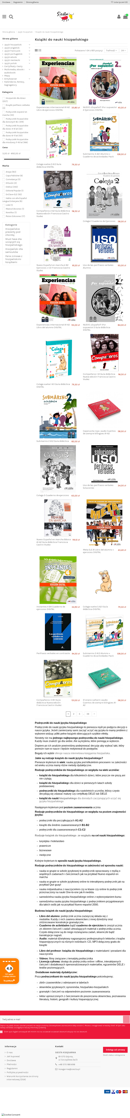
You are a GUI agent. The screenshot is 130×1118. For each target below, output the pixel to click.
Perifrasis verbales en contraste (53, 653)
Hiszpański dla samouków (14, 250)
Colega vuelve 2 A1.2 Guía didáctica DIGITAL (48, 165)
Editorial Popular (14, 190)
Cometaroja (13, 179)
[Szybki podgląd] (60, 103)
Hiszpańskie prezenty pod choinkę (12, 232)
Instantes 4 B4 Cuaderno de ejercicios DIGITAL (50, 608)
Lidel (9, 205)
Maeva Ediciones (15, 209)
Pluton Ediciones (15, 216)
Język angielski (12, 47)
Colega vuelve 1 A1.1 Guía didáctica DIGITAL (53, 385)
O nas (10, 1052)
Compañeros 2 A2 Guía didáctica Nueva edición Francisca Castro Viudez (53, 214)
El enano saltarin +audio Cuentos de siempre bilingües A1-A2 (99, 703)
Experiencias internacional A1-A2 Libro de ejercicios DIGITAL (53, 108)
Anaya (11, 172)
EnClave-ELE (14, 194)
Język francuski (12, 50)
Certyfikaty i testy (13, 66)
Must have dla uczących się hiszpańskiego (13, 242)
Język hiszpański (13, 44)
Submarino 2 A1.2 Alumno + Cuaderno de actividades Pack (98, 654)
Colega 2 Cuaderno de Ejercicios (99, 221)
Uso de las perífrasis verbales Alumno (98, 266)
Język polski (10, 63)
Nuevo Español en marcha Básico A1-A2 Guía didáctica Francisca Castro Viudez (53, 542)
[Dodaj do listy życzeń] (56, 103)
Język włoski (10, 57)
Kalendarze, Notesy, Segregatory (14, 83)
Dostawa (6, 2)
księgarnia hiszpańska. (97, 753)
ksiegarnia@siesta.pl (69, 1069)
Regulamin (18, 2)
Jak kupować (13, 1056)
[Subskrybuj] (126, 1019)
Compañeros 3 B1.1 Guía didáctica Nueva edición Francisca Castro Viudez (49, 703)
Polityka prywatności (17, 1072)
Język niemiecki (12, 60)
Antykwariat (10, 78)
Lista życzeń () (120, 2)
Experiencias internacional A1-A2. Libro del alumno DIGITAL (53, 326)
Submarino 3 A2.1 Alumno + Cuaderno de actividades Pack (98, 155)
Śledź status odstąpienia (114, 1055)
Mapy (7, 75)
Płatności (11, 1064)
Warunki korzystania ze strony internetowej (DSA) (22, 1078)
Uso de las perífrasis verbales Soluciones (98, 486)
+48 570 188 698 (66, 1064)
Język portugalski (13, 54)
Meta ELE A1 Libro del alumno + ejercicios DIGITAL (98, 551)
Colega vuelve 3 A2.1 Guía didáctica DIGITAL (95, 608)
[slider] (3, 159)
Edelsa (12, 187)
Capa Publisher (14, 175)
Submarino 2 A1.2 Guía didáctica (52, 441)
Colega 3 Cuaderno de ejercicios (52, 495)
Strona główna (32, 2)
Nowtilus (11, 212)
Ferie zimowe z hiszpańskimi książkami (13, 259)
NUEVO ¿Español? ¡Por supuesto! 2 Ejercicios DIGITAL (100, 108)
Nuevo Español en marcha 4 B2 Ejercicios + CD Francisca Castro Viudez (53, 268)
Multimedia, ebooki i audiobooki (14, 71)
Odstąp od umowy (115, 1049)
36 (88, 714)
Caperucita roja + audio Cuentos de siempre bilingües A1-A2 (99, 432)
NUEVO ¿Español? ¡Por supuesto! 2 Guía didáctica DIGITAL (96, 327)
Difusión (11, 183)
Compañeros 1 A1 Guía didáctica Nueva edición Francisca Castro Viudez (99, 377)
